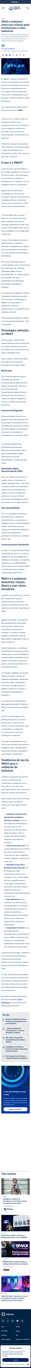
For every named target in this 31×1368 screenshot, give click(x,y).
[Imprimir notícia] (6, 55)
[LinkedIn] (12, 1321)
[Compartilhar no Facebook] (20, 55)
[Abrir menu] (3, 8)
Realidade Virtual (13, 865)
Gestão (18, 1331)
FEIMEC (18, 1327)
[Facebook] (8, 1321)
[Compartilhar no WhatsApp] (17, 55)
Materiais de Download (22, 1339)
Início (2, 1327)
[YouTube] (17, 1321)
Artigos (3, 18)
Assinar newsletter (15, 1109)
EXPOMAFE (4, 1331)
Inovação (4, 1335)
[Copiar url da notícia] (3, 55)
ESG (17, 1335)
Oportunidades (5, 1339)
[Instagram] (3, 1321)
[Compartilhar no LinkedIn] (10, 55)
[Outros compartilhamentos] (23, 55)
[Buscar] (28, 8)
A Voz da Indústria (9, 49)
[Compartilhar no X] (13, 55)
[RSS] (22, 1321)
